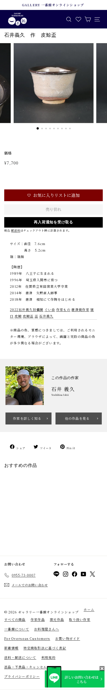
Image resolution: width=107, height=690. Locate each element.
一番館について (16, 629)
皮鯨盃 (28, 316)
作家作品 (38, 619)
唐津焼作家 (80, 309)
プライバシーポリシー (22, 676)
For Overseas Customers (27, 638)
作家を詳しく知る (27, 418)
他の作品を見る (77, 418)
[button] (53, 195)
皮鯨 (18, 316)
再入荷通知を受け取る (53, 222)
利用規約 (48, 657)
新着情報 (11, 648)
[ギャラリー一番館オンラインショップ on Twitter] (92, 574)
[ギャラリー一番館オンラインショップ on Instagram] (65, 574)
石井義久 (46, 316)
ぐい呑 (50, 309)
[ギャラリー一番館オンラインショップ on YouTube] (83, 574)
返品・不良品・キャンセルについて (32, 667)
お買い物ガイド (67, 638)
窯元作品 (57, 619)
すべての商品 (15, 619)
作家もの (63, 309)
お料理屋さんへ (46, 629)
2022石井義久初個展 (26, 309)
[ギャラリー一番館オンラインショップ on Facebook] (74, 574)
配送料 (15, 230)
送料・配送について (20, 657)
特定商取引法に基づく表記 (44, 648)
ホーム (89, 609)
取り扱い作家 (79, 619)
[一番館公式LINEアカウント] (56, 574)
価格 (8, 152)
